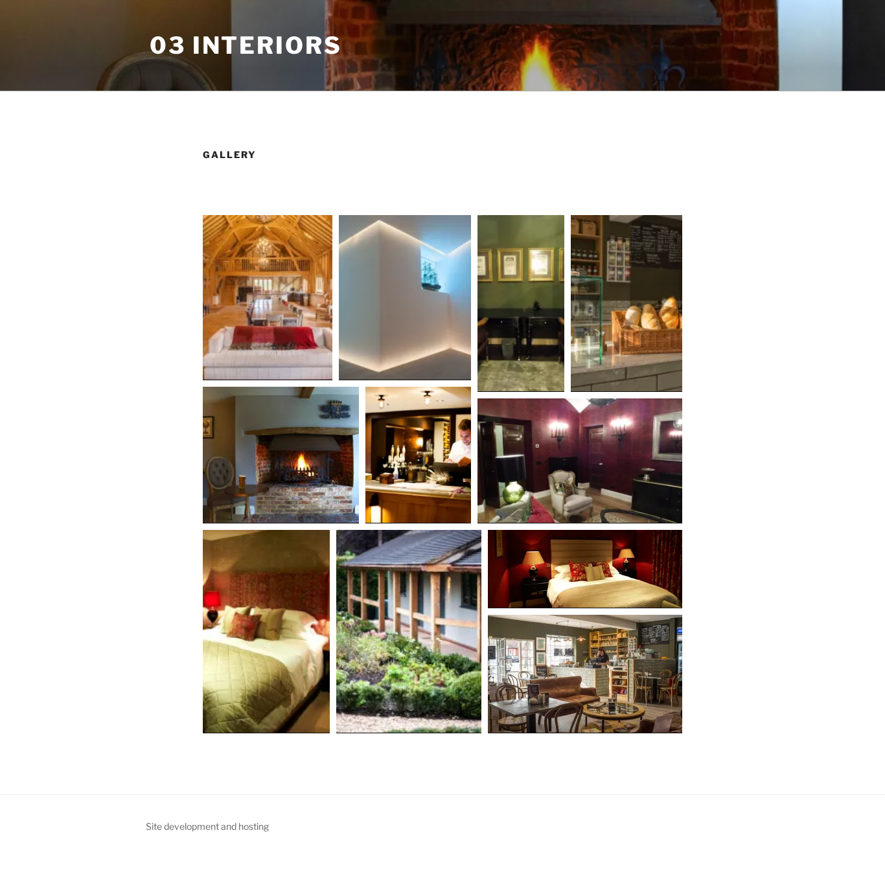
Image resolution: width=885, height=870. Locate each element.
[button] (267, 297)
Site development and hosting (207, 826)
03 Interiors (246, 45)
